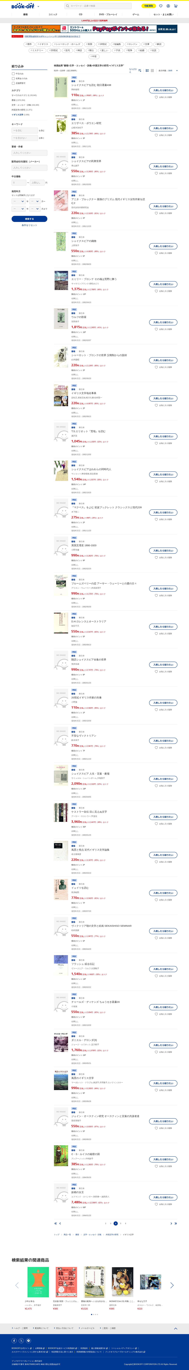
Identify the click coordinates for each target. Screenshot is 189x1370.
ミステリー (37, 50)
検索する (29, 218)
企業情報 (38, 1348)
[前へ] (60, 1223)
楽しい (105, 50)
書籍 (25, 14)
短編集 (117, 44)
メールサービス (87, 1328)
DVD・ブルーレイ (108, 14)
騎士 (92, 50)
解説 (159, 44)
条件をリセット (29, 225)
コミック (53, 14)
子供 (118, 50)
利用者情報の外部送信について (89, 1352)
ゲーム (136, 14)
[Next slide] (171, 1285)
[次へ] (171, 1223)
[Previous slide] (17, 1285)
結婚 (142, 50)
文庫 (147, 44)
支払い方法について (64, 1328)
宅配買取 (148, 6)
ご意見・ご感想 (109, 1328)
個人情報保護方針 (98, 1348)
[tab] (91, 1314)
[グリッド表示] (152, 70)
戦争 (130, 50)
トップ (56, 1235)
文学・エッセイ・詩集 (92, 1235)
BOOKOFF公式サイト (20, 1348)
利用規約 (84, 1348)
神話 (79, 50)
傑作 (29, 44)
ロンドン (133, 44)
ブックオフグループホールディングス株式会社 (124, 1352)
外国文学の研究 (112, 1235)
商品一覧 (67, 1235)
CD (80, 14)
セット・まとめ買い (164, 14)
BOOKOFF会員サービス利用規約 (61, 1348)
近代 (67, 50)
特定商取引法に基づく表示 (62, 1352)
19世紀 (103, 44)
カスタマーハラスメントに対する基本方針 (29, 1352)
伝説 (154, 50)
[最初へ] (55, 1223)
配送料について (42, 1328)
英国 (90, 44)
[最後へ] (175, 1223)
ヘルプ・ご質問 (21, 1328)
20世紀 (54, 50)
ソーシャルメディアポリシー (123, 1348)
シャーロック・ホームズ (68, 44)
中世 (94, 56)
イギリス (43, 44)
